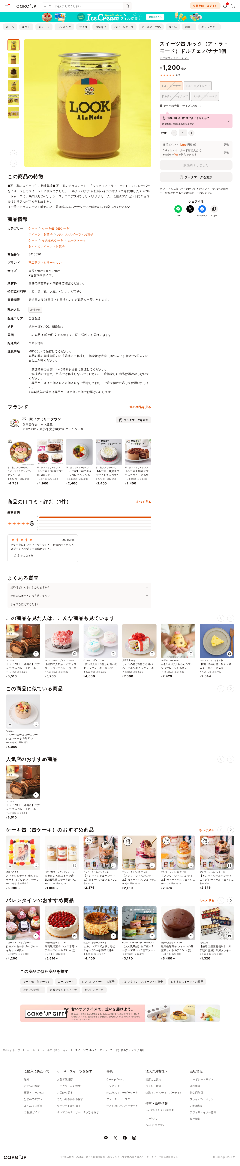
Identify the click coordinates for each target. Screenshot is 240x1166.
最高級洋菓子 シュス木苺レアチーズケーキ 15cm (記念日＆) (61, 950)
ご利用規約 (196, 1105)
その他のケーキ (52, 240)
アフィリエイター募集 (203, 1112)
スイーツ (43, 27)
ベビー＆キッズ (124, 27)
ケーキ (33, 228)
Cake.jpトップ (11, 1050)
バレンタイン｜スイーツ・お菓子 (142, 981)
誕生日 (26, 27)
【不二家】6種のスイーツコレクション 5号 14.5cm (79, 474)
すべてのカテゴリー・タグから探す (78, 1112)
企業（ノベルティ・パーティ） (164, 1092)
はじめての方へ (33, 1099)
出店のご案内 (153, 1079)
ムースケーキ (77, 240)
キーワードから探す (69, 1105)
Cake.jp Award (115, 1079)
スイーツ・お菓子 (40, 234)
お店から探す (65, 1092)
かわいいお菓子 (32, 989)
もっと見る (206, 830)
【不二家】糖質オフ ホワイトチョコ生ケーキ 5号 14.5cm (107, 474)
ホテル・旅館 (153, 1086)
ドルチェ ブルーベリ (205, 96)
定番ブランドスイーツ (63, 989)
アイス (83, 27)
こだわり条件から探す (70, 1099)
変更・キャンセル (34, 1092)
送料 (26, 1079)
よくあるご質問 (33, 1105)
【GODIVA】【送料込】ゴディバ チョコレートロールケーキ (23, 668)
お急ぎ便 (100, 27)
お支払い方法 (32, 1086)
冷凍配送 (35, 309)
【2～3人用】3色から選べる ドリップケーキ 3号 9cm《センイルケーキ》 (100, 668)
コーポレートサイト (202, 1079)
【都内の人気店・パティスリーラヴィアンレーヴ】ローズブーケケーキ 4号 (60, 668)
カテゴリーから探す (69, 1086)
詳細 (227, 144)
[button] (230, 830)
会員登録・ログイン (205, 5)
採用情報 (195, 1118)
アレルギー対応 (151, 27)
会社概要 (195, 1086)
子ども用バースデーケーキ (122, 1105)
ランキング (64, 27)
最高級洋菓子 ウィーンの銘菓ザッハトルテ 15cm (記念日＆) (177, 950)
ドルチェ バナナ (171, 85)
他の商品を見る (140, 407)
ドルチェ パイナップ (174, 96)
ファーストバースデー (119, 1099)
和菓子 (189, 27)
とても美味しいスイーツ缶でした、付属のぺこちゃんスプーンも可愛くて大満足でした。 (42, 546)
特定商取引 (196, 1092)
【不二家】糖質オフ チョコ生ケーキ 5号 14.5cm (137, 474)
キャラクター (209, 27)
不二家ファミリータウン (174, 58)
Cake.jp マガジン (155, 1125)
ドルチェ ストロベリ (198, 85)
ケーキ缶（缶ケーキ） (57, 228)
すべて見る (143, 502)
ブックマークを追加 (198, 177)
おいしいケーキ (94, 989)
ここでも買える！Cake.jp (160, 1109)
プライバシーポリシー (203, 1099)
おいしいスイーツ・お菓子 (75, 234)
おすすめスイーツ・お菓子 (46, 246)
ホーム (10, 27)
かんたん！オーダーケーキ (122, 1092)
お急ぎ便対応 (65, 1079)
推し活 (173, 27)
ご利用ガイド (32, 1112)
